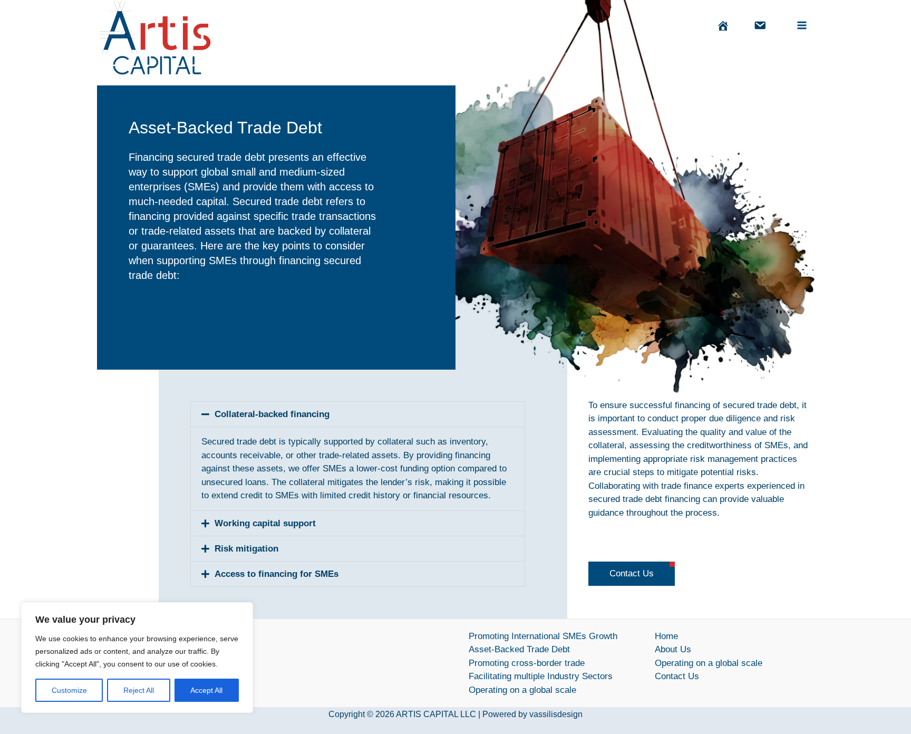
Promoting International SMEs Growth (543, 636)
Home (666, 636)
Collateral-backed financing (272, 414)
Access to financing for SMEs (276, 574)
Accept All (206, 690)
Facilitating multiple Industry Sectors (541, 676)
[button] (358, 414)
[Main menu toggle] (802, 25)
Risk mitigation (246, 549)
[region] (137, 657)
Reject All (138, 690)
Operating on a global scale (522, 690)
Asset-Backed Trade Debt (519, 649)
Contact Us (677, 676)
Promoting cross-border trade (527, 663)
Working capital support (265, 523)
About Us (673, 649)
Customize (69, 690)
